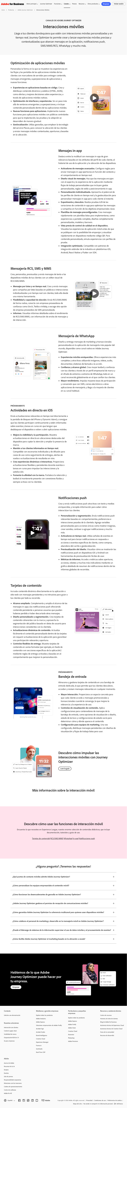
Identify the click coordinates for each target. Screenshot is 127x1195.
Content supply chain (10, 1031)
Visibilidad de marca (10, 1034)
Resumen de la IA (9, 1066)
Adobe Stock (72, 1028)
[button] (94, 98)
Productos (11, 10)
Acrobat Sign (40, 1029)
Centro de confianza (10, 1090)
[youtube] (37, 1100)
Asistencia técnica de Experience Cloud (112, 1025)
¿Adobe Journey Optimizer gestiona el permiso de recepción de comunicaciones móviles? (50, 903)
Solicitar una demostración (12, 1015)
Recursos (81, 4)
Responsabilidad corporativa (12, 1080)
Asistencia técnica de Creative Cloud (111, 1029)
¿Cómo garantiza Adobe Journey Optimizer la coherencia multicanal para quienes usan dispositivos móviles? (58, 912)
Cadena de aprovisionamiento (13, 1086)
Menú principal (31, 4)
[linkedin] (32, 1100)
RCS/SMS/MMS (56, 838)
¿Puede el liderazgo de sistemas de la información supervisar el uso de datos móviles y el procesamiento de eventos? (62, 930)
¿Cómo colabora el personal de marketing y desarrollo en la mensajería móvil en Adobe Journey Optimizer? (58, 921)
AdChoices (120, 1104)
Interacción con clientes (11, 1027)
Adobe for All (8, 1093)
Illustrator (71, 1034)
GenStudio (39, 1049)
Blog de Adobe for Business (108, 1022)
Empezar (106, 4)
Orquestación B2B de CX (11, 1037)
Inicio (3, 10)
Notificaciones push (87, 838)
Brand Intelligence (41, 1035)
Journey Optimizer (46, 4)
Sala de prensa (8, 1076)
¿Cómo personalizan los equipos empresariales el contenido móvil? (41, 885)
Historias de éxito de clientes (109, 1019)
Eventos (6, 1073)
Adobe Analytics (41, 1019)
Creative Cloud (40, 1039)
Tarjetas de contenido (41, 838)
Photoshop (71, 1038)
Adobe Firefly (72, 1024)
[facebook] (19, 1100)
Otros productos (93, 4)
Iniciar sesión (119, 4)
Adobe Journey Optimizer (25, 10)
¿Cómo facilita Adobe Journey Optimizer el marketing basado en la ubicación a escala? (49, 939)
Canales (66, 4)
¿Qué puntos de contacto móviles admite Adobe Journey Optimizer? (41, 877)
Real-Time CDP (40, 1052)
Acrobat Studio (40, 1032)
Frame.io (38, 1045)
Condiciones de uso (100, 1100)
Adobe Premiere (73, 1041)
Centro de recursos (106, 1015)
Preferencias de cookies (115, 1100)
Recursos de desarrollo (107, 1035)
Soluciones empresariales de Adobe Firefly (48, 1025)
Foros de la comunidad (107, 1032)
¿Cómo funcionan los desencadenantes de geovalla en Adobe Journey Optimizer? (47, 894)
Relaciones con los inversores (13, 1083)
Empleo (6, 1070)
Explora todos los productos (44, 1015)
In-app (75, 838)
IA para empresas (9, 1041)
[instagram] (24, 1100)
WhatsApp (68, 838)
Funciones (57, 4)
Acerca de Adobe (9, 1063)
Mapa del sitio (77, 1104)
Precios (74, 4)
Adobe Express (40, 1022)
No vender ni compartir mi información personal (98, 1104)
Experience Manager (42, 1042)
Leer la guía (64, 769)
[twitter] (28, 1100)
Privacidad (89, 1100)
